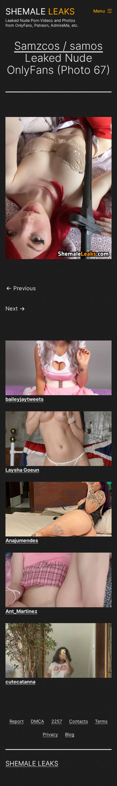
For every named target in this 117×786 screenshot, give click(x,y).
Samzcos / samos (58, 45)
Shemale (40, 11)
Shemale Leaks (31, 763)
